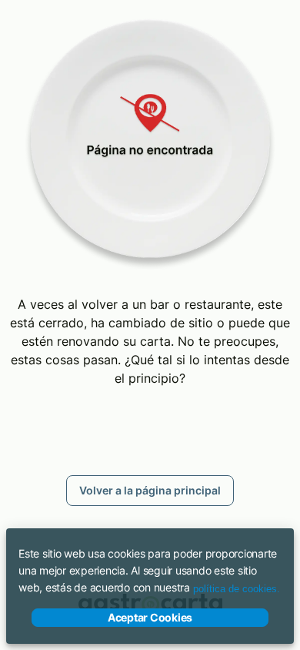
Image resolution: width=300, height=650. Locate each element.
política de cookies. (236, 589)
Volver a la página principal (150, 490)
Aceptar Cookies (150, 617)
